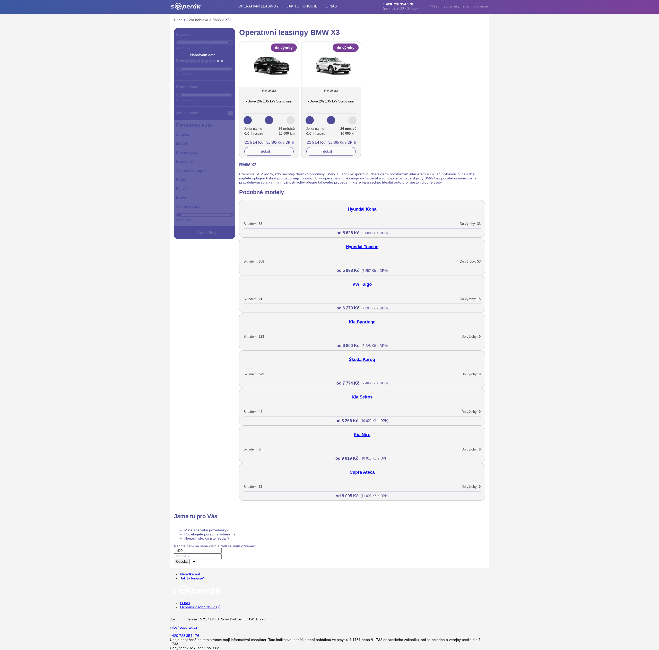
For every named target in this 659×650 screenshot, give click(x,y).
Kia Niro (362, 434)
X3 (227, 20)
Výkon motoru (188, 206)
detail (265, 151)
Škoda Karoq (362, 359)
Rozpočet (184, 34)
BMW (217, 20)
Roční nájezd (187, 60)
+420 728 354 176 (184, 636)
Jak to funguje (302, 6)
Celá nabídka (198, 20)
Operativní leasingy (258, 6)
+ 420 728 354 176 (398, 4)
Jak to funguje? (192, 578)
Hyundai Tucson (362, 246)
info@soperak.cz (183, 627)
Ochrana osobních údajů (200, 607)
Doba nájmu (186, 87)
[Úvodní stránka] (196, 595)
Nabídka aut (190, 574)
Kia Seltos (362, 397)
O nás (331, 6)
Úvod (179, 20)
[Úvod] (186, 6)
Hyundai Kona (362, 209)
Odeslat (182, 562)
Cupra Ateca (362, 472)
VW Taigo (362, 284)
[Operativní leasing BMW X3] (269, 93)
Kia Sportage (362, 321)
